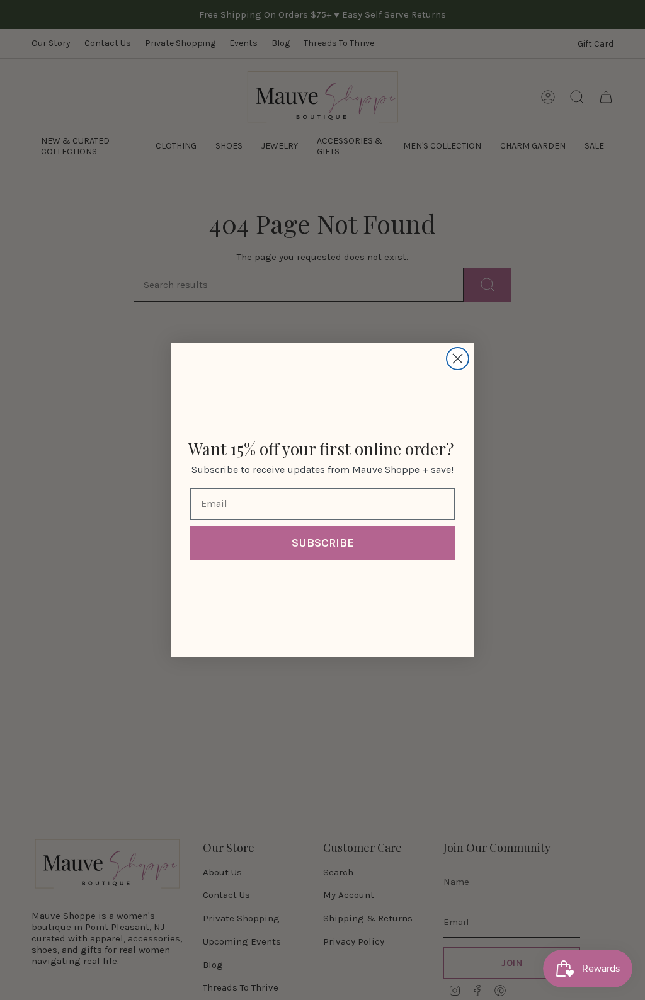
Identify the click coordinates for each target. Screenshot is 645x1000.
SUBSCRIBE (323, 543)
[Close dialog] (458, 359)
